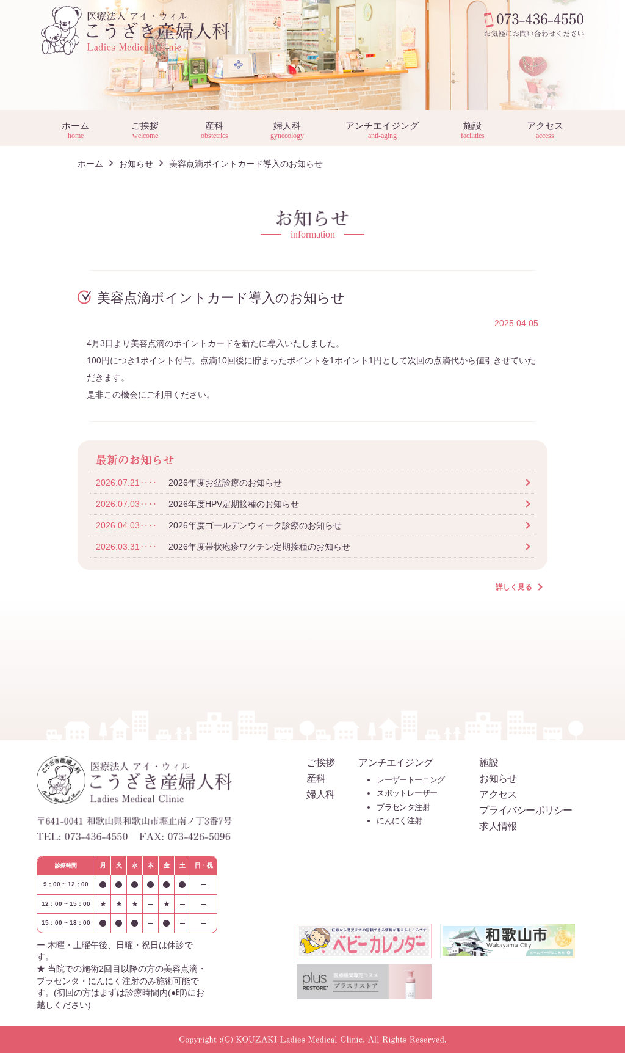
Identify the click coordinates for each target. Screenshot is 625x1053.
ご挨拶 (145, 129)
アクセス (545, 129)
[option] (312, 55)
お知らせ (136, 164)
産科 (214, 129)
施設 (473, 129)
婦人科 (287, 129)
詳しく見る (514, 587)
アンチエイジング (382, 129)
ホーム (75, 129)
